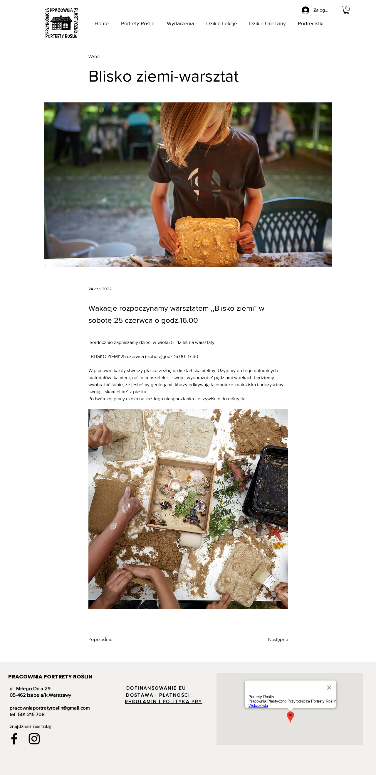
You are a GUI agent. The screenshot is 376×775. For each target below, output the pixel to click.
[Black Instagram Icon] (34, 738)
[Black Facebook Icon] (14, 738)
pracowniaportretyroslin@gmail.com (50, 707)
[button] (346, 10)
